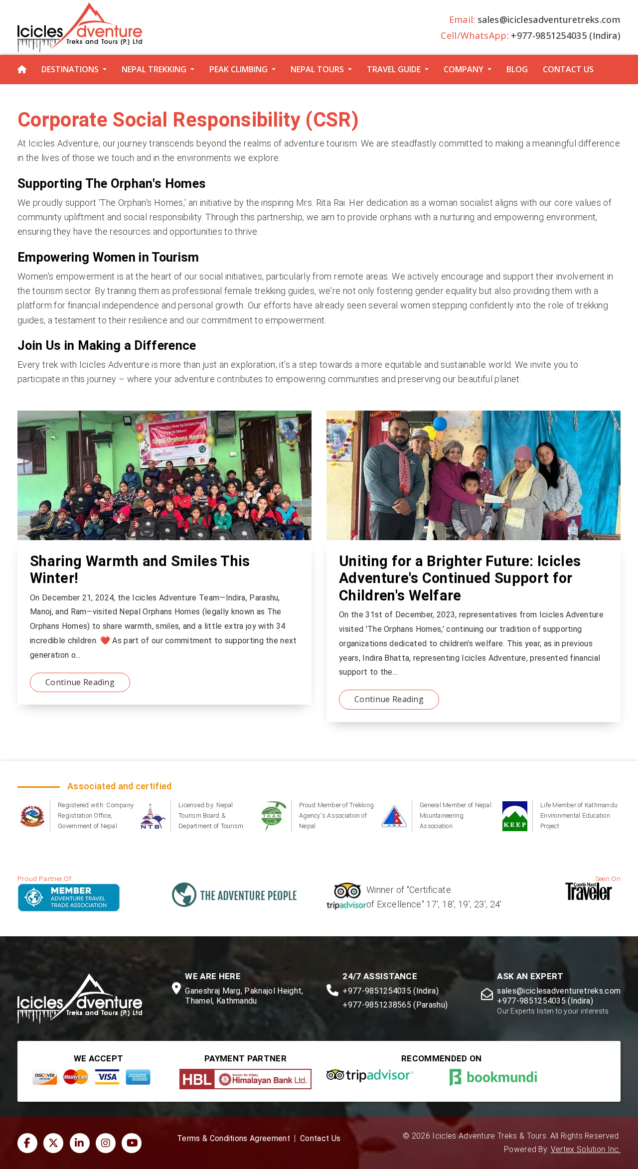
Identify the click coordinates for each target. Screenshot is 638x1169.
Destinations (70, 69)
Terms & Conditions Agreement (233, 1138)
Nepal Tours (317, 69)
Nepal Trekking (154, 69)
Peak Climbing (238, 69)
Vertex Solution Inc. (586, 1149)
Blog (517, 69)
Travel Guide (394, 69)
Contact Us (568, 69)
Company (463, 69)
